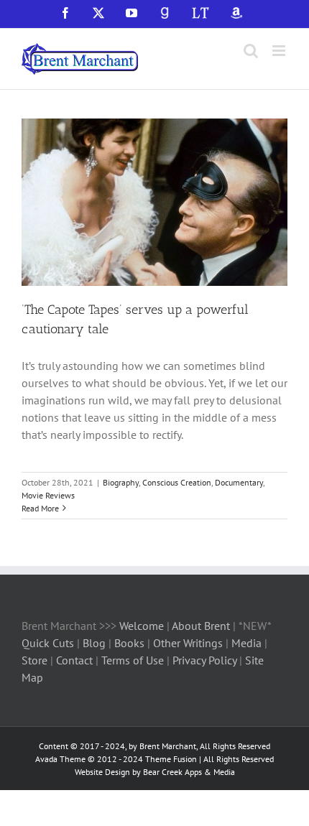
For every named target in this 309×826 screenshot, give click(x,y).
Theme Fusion (171, 758)
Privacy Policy (204, 660)
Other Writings (188, 643)
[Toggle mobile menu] (279, 50)
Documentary (239, 482)
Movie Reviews (48, 495)
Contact (74, 660)
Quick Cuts (48, 643)
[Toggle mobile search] (251, 50)
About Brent (201, 625)
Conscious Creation (176, 482)
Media (247, 643)
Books (130, 643)
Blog (96, 643)
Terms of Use (131, 660)
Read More (40, 508)
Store (36, 660)
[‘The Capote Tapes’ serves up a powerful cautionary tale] (154, 202)
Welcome (141, 625)
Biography (121, 482)
